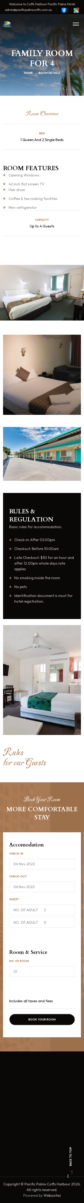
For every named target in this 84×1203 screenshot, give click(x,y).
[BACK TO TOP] (68, 1176)
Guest (14, 899)
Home (28, 73)
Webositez (52, 1195)
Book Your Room (42, 1019)
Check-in (16, 853)
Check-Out (18, 876)
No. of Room (19, 961)
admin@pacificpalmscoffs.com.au (28, 10)
